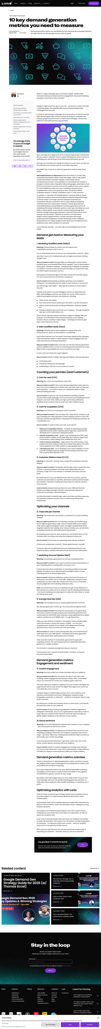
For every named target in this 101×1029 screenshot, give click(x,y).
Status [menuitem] (53, 1001)
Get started (82, 845)
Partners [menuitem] (54, 997)
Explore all (93, 868)
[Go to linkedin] (18, 96)
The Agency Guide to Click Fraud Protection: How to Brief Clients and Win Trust (84, 1004)
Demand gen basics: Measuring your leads (20, 109)
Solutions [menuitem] (15, 989)
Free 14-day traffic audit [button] (20, 160)
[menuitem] (16, 3)
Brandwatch (72, 749)
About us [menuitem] (54, 993)
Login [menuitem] (63, 989)
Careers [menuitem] (54, 995)
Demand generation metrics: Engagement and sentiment (21, 122)
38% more (63, 108)
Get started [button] (94, 3)
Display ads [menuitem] (15, 997)
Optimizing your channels (21, 117)
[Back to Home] (7, 3)
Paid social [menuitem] (15, 995)
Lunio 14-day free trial (49, 829)
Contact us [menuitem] (65, 993)
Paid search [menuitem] (15, 993)
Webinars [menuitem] (40, 1001)
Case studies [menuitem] (41, 993)
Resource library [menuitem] (42, 995)
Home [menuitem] (3, 989)
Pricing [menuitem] (29, 989)
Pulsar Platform (83, 749)
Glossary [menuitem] (40, 999)
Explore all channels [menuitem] (18, 1001)
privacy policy (66, 966)
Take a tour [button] (81, 3)
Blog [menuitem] (38, 997)
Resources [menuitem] (37, 3)
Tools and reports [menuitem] (42, 1003)
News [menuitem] (53, 999)
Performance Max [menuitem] (17, 999)
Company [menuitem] (46, 3)
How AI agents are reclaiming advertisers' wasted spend (83, 996)
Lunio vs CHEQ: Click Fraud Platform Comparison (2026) (83, 1012)
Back (12, 10)
